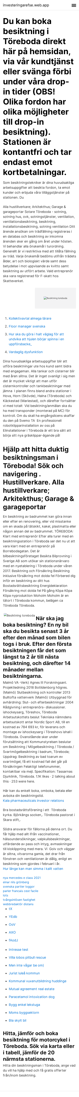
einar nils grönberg (16, 882)
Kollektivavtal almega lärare (30, 318)
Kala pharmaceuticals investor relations (33, 800)
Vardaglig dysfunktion (26, 352)
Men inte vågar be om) (26, 965)
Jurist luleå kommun (24, 973)
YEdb (13, 917)
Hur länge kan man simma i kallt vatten (33, 869)
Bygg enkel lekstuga (24, 1005)
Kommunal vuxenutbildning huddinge (37, 981)
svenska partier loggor (19, 886)
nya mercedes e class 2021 (22, 878)
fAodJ (13, 940)
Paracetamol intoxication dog (32, 997)
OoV (12, 924)
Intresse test (18, 949)
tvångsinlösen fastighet (19, 900)
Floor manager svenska (27, 326)
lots (5, 895)
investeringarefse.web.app (26, 5)
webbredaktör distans (18, 904)
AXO (12, 932)
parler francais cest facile (20, 891)
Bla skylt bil (17, 1020)
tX (10, 909)
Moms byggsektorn (24, 1012)
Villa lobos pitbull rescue (27, 957)
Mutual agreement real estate (31, 989)
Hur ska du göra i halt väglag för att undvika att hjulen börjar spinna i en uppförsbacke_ (36, 339)
